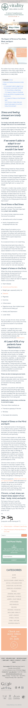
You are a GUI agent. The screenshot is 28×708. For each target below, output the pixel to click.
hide (11, 79)
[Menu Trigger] (14, 20)
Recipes (14, 607)
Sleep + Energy (14, 615)
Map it (24, 670)
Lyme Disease (14, 602)
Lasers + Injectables (14, 599)
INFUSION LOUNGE (21, 658)
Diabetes (5, 293)
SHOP (23, 660)
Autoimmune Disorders (10, 287)
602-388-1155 (12, 672)
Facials (14, 591)
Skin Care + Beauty (14, 612)
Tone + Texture (14, 620)
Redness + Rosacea (14, 610)
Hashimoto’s (20, 337)
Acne (14, 575)
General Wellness (14, 594)
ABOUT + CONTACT (15, 660)
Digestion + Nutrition (14, 585)
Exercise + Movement (14, 588)
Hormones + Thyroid (14, 596)
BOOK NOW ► (14, 16)
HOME (3, 658)
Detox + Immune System (14, 583)
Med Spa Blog (14, 604)
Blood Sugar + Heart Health (14, 580)
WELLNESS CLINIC (10, 658)
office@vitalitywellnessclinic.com (14, 673)
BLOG (14, 662)
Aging (14, 577)
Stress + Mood (4, 43)
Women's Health (14, 623)
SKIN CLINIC (6, 660)
